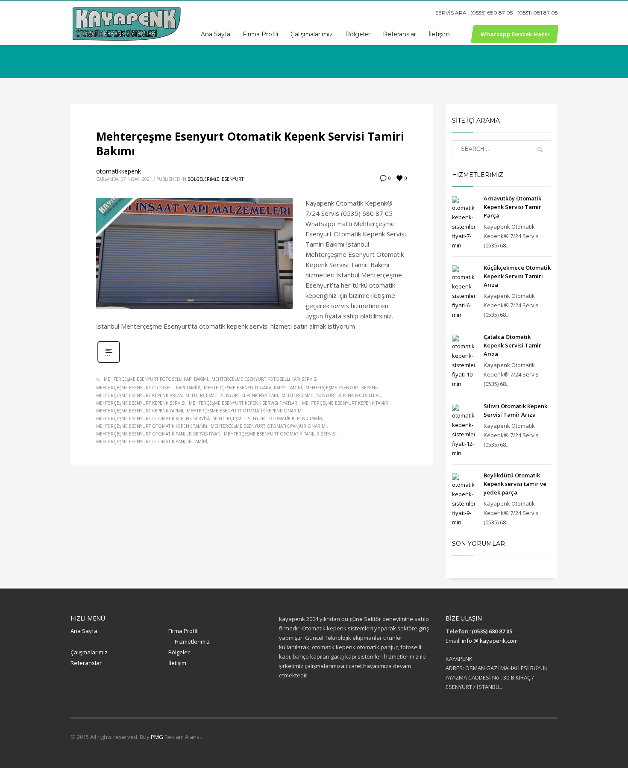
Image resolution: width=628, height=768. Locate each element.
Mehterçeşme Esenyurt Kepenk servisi (140, 403)
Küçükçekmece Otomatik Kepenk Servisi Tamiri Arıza (517, 276)
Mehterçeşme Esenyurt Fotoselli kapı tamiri (148, 388)
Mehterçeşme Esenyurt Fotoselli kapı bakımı (156, 379)
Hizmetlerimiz (192, 641)
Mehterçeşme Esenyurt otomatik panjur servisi (280, 434)
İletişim (177, 663)
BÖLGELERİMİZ (203, 179)
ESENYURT (233, 179)
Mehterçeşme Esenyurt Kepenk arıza (139, 395)
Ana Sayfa (83, 631)
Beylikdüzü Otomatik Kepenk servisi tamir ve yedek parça (515, 483)
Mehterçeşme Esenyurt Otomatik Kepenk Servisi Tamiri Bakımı (250, 144)
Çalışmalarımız (89, 652)
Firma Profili (183, 631)
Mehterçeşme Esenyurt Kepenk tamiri (346, 403)
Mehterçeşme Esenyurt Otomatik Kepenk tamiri (151, 426)
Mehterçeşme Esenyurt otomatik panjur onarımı (269, 426)
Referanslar (86, 663)
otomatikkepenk (118, 171)
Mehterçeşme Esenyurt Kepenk (341, 388)
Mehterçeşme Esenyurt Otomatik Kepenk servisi (152, 418)
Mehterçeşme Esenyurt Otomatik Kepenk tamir (267, 418)
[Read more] (108, 362)
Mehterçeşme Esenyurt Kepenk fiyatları (231, 395)
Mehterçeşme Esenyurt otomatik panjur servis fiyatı (158, 434)
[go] (540, 150)
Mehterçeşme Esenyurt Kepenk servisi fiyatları (244, 403)
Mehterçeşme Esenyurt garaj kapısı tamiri (253, 388)
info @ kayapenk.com (490, 640)
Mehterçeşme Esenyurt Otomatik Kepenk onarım (244, 411)
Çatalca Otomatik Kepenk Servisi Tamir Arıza (512, 345)
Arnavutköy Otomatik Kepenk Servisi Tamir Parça (512, 206)
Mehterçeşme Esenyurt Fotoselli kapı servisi (264, 379)
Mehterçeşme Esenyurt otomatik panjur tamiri (151, 441)
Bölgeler (179, 652)
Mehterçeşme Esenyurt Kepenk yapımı (139, 411)
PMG (157, 737)
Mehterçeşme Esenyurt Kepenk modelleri (331, 395)
